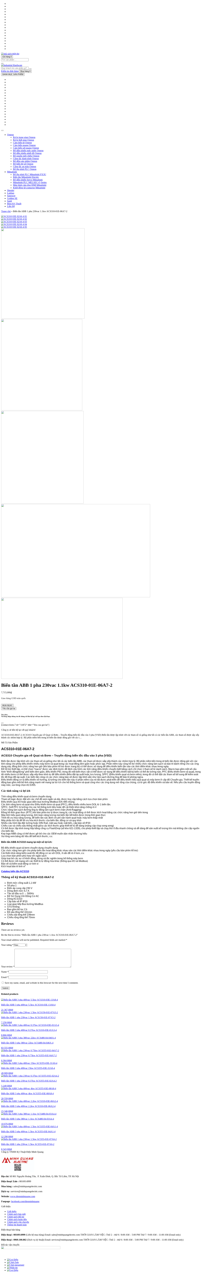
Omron (10, 134)
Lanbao (10, 193)
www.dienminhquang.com (22, 1196)
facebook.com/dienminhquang (25, 1201)
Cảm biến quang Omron (24, 145)
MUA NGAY (7, 705)
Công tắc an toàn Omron (24, 166)
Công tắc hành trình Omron (26, 158)
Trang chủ (6, 211)
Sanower (11, 195)
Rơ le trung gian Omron (24, 137)
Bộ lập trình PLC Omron (24, 169)
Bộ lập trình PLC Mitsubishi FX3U (29, 174)
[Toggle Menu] (2, 130)
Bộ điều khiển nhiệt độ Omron (27, 153)
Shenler (10, 190)
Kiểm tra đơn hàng (10, 71)
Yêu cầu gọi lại (8, 708)
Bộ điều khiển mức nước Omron (28, 150)
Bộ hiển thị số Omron (23, 164)
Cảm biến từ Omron (22, 142)
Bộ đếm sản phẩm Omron (25, 161)
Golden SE (12, 198)
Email (4, 977)
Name (5, 971)
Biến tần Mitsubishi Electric (26, 177)
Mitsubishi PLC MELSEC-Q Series (30, 182)
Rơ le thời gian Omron (23, 140)
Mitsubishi (12, 172)
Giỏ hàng (7, 57)
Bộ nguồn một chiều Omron (26, 156)
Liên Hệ (11, 206)
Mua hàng (25, 71)
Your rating (7, 945)
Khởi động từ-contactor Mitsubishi (29, 187)
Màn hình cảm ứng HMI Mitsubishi (29, 185)
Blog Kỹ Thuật (14, 203)
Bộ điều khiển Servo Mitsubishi (28, 180)
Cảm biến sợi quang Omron (26, 148)
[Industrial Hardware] (10, 53)
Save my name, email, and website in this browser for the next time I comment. (41, 983)
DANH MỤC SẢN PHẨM (12, 74)
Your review (7, 966)
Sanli (9, 201)
